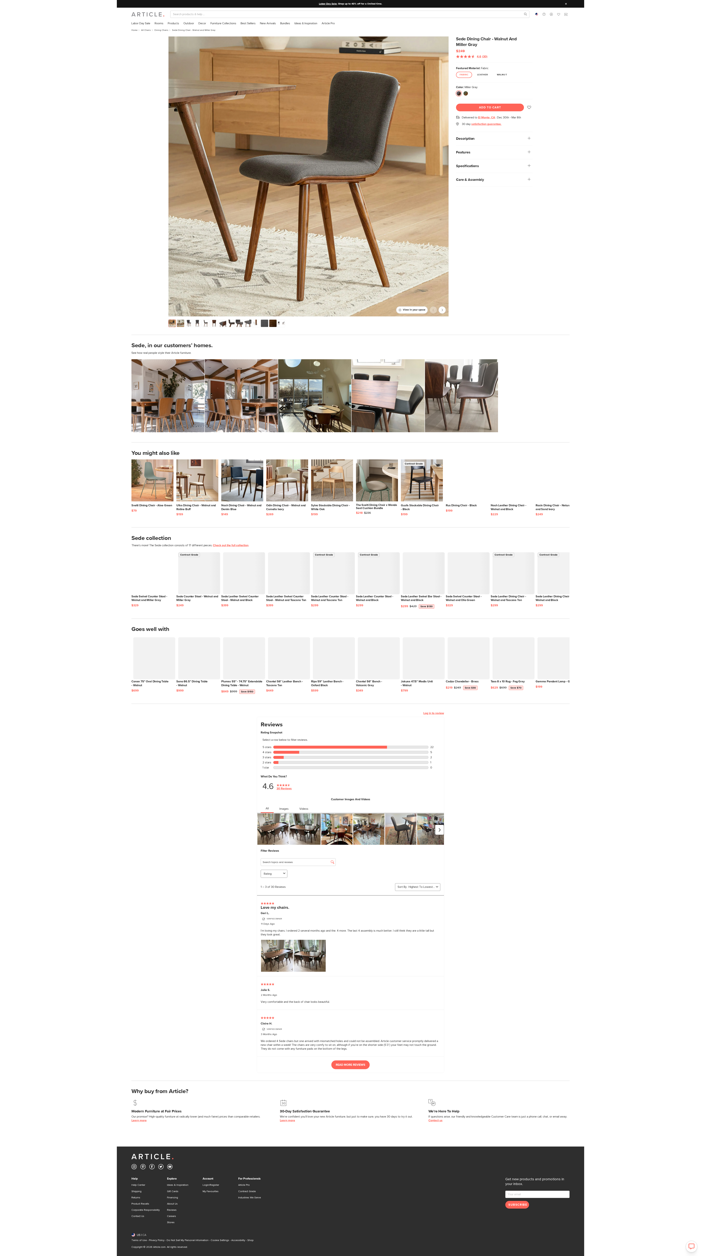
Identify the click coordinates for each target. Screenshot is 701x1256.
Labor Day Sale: (328, 4)
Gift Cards (172, 1191)
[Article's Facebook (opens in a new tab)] (152, 1167)
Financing (172, 1197)
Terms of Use (139, 1240)
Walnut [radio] (502, 75)
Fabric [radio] (464, 75)
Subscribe (517, 1204)
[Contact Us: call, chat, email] (544, 14)
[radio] (458, 93)
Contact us (435, 1120)
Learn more (139, 1120)
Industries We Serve (249, 1197)
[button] (544, 14)
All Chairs (146, 30)
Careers (171, 1216)
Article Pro (244, 1185)
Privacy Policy (156, 1240)
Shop (250, 1240)
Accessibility (238, 1240)
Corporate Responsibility (145, 1210)
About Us (172, 1204)
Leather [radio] (482, 75)
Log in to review (433, 713)
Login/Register (211, 1185)
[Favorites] (558, 14)
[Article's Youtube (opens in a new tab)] (170, 1167)
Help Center (138, 1185)
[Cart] (565, 14)
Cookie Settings (220, 1240)
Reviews (172, 1210)
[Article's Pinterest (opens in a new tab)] (143, 1167)
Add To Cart (490, 107)
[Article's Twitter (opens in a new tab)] (161, 1167)
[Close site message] (566, 3)
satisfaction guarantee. (486, 124)
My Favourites (211, 1191)
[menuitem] (140, 23)
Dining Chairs (161, 30)
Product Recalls (140, 1204)
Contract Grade (247, 1191)
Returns (135, 1197)
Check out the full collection (230, 545)
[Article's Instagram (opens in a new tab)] (134, 1167)
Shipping (136, 1191)
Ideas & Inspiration (177, 1185)
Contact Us (137, 1216)
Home (134, 30)
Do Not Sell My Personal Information (187, 1240)
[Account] (551, 14)
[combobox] (536, 14)
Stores (171, 1222)
